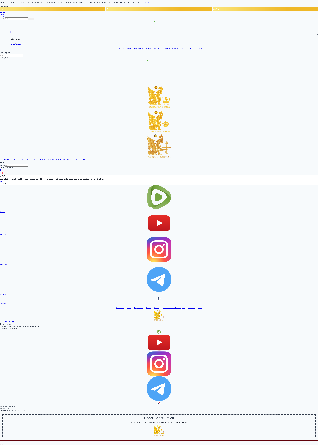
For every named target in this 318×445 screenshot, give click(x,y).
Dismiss (147, 2)
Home (200, 48)
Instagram (3, 264)
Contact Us (120, 48)
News (129, 48)
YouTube (3, 234)
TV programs (138, 48)
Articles (148, 48)
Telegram (3, 294)
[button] (159, 162)
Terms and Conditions (7, 406)
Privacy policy (4, 408)
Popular (156, 48)
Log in (13, 44)
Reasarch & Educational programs (174, 48)
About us (191, 48)
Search (2, 19)
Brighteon (3, 303)
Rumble (2, 212)
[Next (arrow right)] (2, 444)
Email (5, 53)
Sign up (18, 44)
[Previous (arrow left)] (0, 444)
